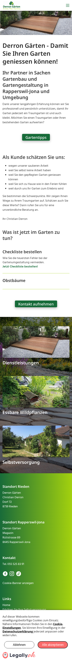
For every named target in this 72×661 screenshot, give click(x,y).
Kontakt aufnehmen (36, 303)
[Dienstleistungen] (36, 342)
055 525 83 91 (15, 564)
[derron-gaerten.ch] (12, 5)
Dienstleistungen (21, 363)
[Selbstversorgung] (36, 441)
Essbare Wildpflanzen (25, 412)
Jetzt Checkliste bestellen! (20, 266)
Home (6, 605)
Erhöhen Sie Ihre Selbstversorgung (24, 609)
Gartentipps (36, 137)
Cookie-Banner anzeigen (18, 583)
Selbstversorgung (21, 462)
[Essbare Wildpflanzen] (36, 392)
